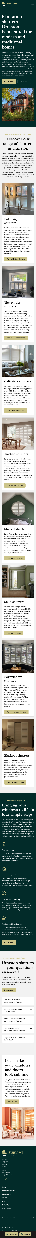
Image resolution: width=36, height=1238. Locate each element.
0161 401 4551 (6, 1172)
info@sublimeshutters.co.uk (9, 1175)
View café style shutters (16, 410)
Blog (3, 1201)
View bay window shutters (16, 712)
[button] (32, 4)
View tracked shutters (15, 485)
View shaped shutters (15, 558)
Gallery (4, 1198)
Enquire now (9, 81)
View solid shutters (14, 633)
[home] (9, 4)
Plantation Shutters (8, 1191)
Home (4, 1187)
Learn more (24, 81)
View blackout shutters (15, 782)
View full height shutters (16, 259)
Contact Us (5, 1205)
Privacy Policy (6, 1208)
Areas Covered (6, 1194)
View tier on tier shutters (16, 338)
